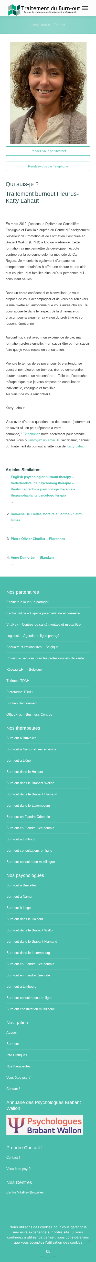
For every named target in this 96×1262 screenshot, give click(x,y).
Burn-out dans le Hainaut (24, 772)
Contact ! (13, 1089)
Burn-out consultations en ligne (29, 850)
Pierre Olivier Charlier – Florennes (38, 539)
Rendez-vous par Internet (48, 151)
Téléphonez (31, 434)
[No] (89, 1241)
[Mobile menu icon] (84, 8)
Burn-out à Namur (19, 896)
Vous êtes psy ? (18, 1077)
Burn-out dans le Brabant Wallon (30, 783)
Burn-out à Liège (18, 760)
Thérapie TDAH (17, 681)
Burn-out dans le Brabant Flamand (31, 794)
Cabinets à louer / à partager (27, 602)
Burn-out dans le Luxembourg (28, 805)
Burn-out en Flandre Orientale (28, 975)
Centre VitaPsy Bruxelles (25, 1192)
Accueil (11, 1032)
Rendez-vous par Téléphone (48, 166)
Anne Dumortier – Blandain (32, 557)
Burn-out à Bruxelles (21, 738)
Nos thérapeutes (18, 1066)
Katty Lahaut (76, 446)
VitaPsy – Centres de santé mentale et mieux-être (43, 624)
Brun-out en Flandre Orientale (28, 817)
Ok (48, 1251)
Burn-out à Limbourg (21, 839)
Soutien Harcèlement (21, 703)
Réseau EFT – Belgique (24, 669)
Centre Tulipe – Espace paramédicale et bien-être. (43, 613)
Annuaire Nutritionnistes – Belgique (32, 647)
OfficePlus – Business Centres (29, 714)
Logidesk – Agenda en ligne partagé (32, 636)
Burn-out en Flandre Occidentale (30, 828)
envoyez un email (42, 440)
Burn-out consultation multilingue (30, 862)
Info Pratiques (16, 1055)
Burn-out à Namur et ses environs (31, 749)
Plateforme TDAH (19, 692)
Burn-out (12, 1044)
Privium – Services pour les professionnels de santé (45, 658)
